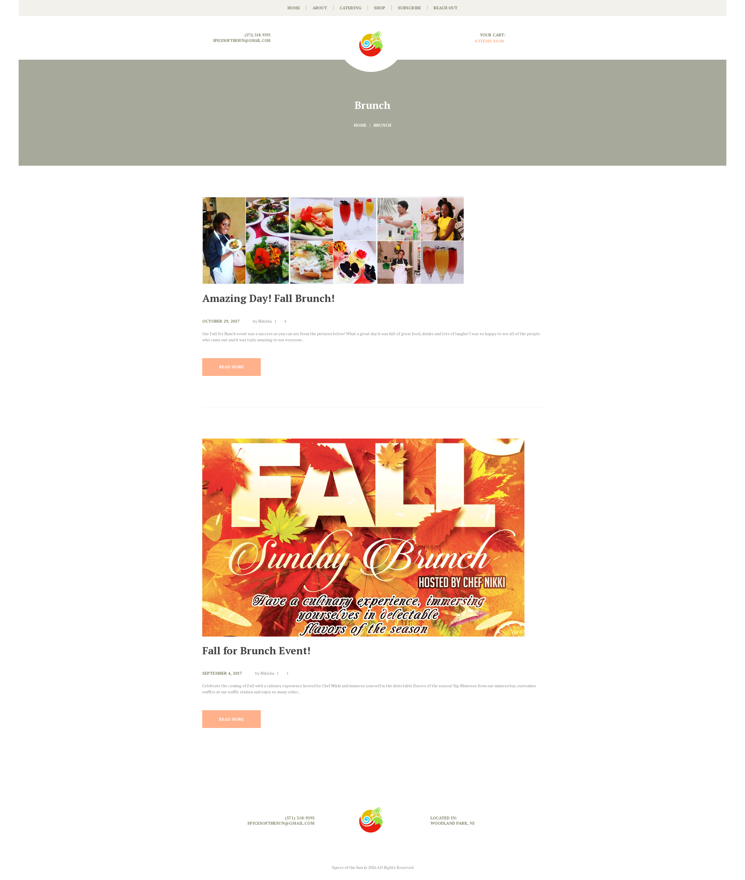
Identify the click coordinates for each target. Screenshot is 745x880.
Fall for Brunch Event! (256, 650)
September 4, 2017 (222, 673)
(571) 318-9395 (257, 35)
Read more (231, 367)
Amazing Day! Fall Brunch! (268, 298)
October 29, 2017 (221, 321)
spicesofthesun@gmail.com (241, 40)
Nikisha (265, 321)
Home (360, 125)
